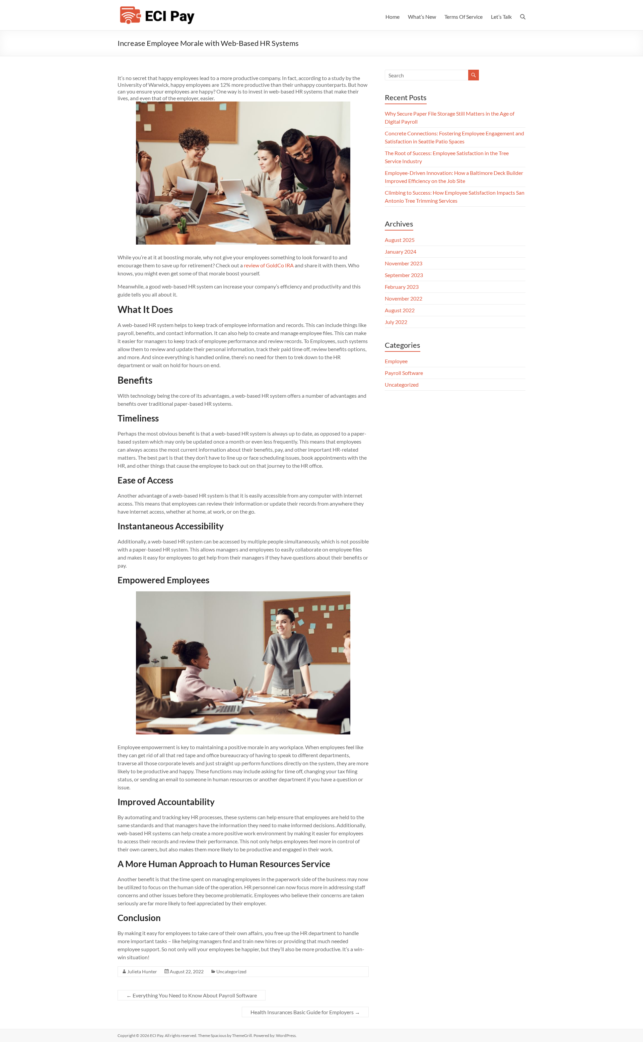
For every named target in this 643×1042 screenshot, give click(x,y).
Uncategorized (231, 971)
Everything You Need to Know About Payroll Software (191, 995)
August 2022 (400, 310)
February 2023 (402, 286)
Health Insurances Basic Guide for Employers (305, 1012)
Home (392, 16)
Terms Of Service (463, 16)
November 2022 (403, 298)
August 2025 (400, 240)
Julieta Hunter (142, 971)
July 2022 (396, 322)
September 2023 (404, 275)
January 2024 (400, 251)
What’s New (422, 16)
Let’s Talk (501, 16)
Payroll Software (404, 373)
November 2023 (403, 263)
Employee (396, 361)
